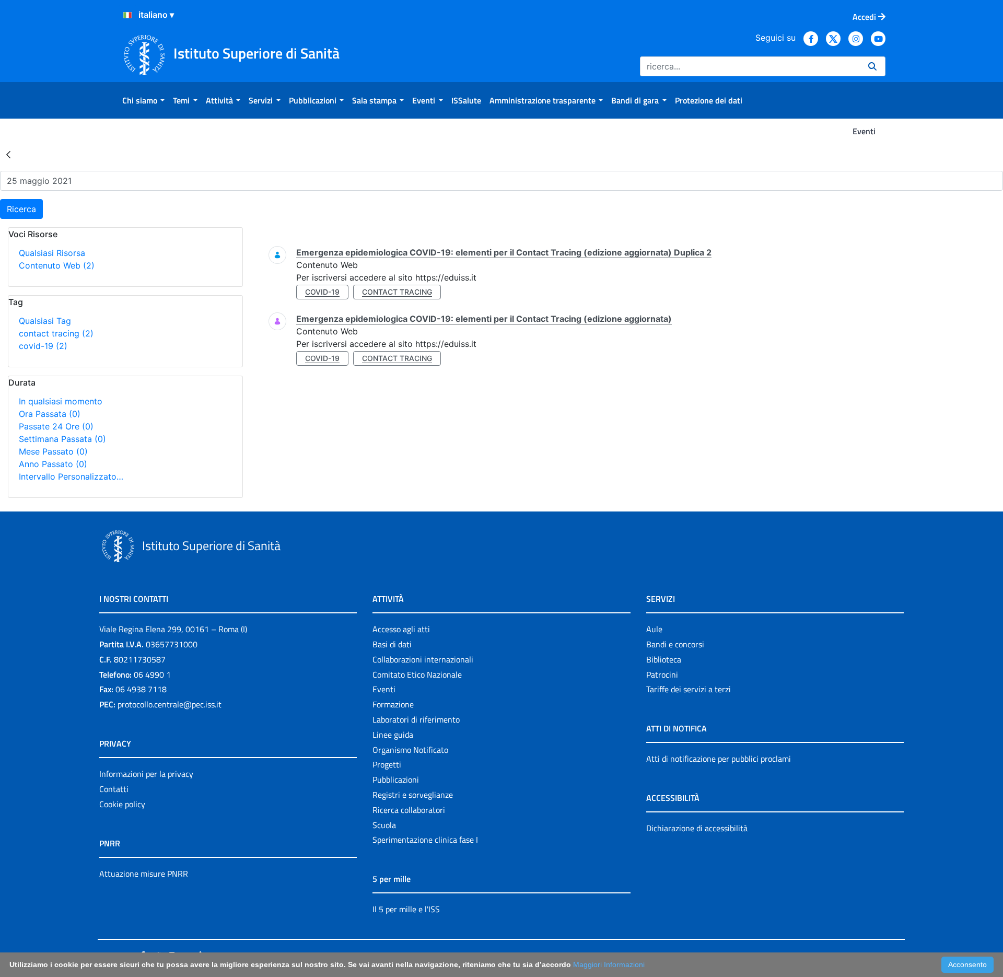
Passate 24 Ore (56, 426)
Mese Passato (53, 451)
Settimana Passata (62, 439)
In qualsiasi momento (60, 401)
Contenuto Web (57, 265)
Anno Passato (53, 464)
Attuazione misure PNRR (143, 873)
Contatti (114, 789)
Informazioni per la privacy (146, 773)
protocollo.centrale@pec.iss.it (169, 704)
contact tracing (56, 333)
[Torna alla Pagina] (8, 154)
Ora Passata (49, 414)
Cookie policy (122, 804)
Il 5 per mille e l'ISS (406, 909)
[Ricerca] (872, 66)
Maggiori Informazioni (609, 964)
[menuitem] (143, 100)
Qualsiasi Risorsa (52, 253)
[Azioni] (127, 15)
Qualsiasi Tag (45, 321)
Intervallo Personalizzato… (71, 476)
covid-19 (43, 346)
